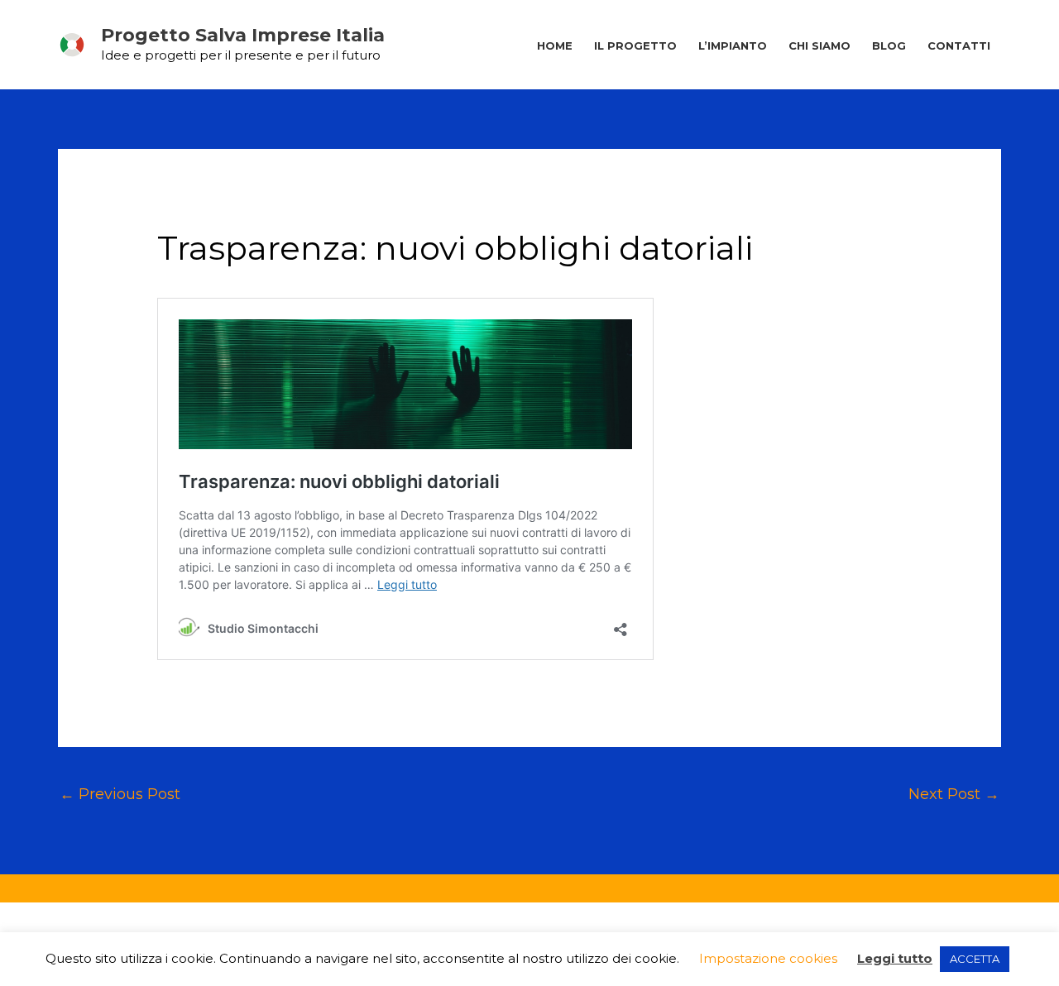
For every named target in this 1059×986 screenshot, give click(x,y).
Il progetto (635, 45)
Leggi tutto (894, 958)
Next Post (953, 794)
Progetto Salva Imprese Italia (243, 35)
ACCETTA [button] (974, 958)
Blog (889, 45)
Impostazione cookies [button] (768, 958)
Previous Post (120, 794)
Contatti (958, 45)
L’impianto (732, 45)
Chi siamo (819, 45)
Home (555, 45)
